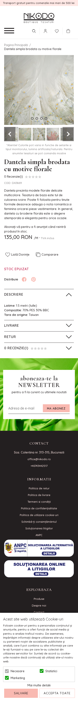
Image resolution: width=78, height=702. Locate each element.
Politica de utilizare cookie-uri (39, 515)
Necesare (18, 671)
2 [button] (37, 118)
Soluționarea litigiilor (39, 528)
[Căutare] (33, 31)
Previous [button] (9, 134)
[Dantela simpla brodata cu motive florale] (25, 134)
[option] (39, 90)
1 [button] (32, 118)
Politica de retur (39, 488)
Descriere (13, 294)
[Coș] (69, 31)
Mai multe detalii (39, 685)
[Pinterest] (33, 279)
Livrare (11, 325)
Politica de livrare (39, 495)
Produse (39, 598)
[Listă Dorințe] (56, 31)
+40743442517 (39, 465)
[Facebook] (24, 279)
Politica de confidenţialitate (39, 508)
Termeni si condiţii (39, 501)
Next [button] (68, 134)
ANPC (39, 535)
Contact (39, 612)
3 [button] (41, 118)
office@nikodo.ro (39, 459)
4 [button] (46, 118)
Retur (10, 337)
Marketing (18, 678)
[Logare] (45, 31)
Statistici (51, 671)
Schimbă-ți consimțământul (39, 521)
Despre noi (39, 605)
